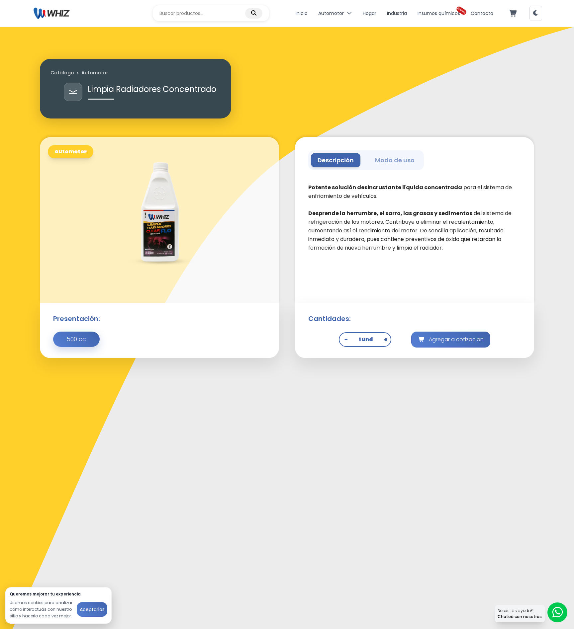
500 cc (76, 339)
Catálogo (62, 72)
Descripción (336, 160)
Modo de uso (395, 160)
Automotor (94, 72)
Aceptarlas (92, 609)
